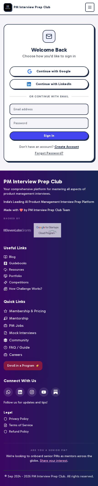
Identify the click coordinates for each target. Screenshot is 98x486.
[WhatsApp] (8, 392)
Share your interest (53, 461)
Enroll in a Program (20, 366)
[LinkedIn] (20, 392)
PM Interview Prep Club (33, 181)
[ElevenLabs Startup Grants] (17, 230)
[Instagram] (31, 392)
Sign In (49, 136)
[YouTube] (43, 392)
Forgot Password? (49, 153)
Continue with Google (53, 71)
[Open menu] (89, 7)
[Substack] (55, 392)
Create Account (66, 147)
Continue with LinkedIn (53, 84)
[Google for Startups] (47, 230)
